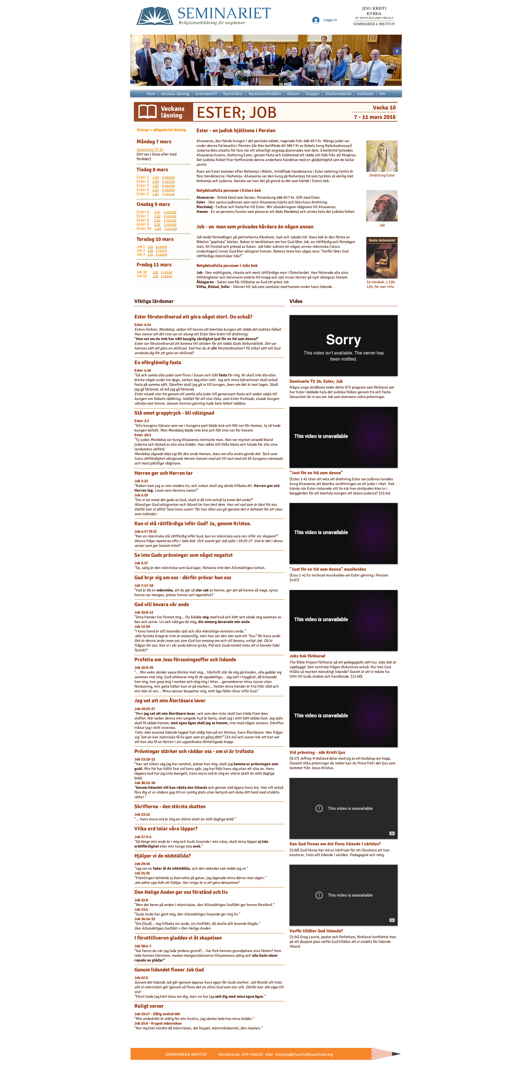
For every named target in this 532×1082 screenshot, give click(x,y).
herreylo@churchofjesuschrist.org (304, 1054)
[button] (397, 49)
